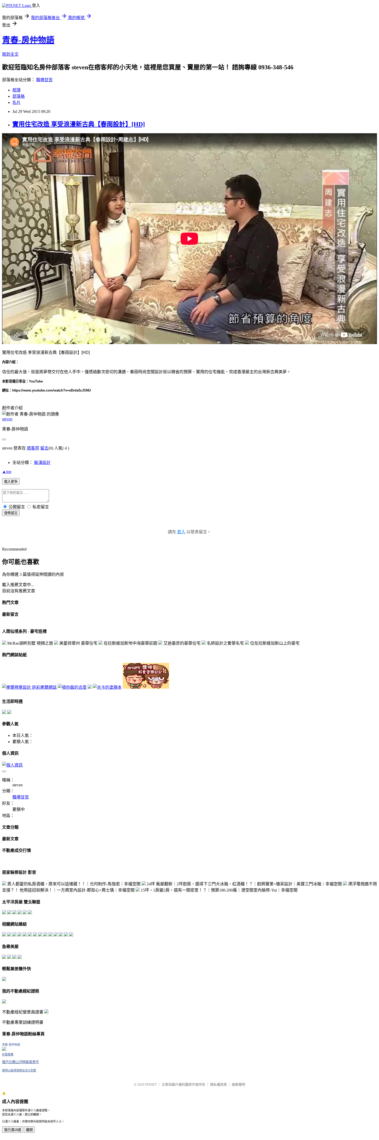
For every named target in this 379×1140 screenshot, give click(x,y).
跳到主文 (10, 54)
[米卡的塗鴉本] (107, 687)
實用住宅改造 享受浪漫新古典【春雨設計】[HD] (78, 124)
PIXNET (151, 1084)
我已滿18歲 (12, 1130)
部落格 (18, 96)
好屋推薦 (7, 1054)
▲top (6, 471)
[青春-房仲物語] (4, 1049)
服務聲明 (238, 1084)
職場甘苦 (44, 80)
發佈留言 (11, 513)
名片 (16, 102)
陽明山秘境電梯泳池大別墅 (19, 1070)
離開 (29, 1130)
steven (7, 419)
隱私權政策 (218, 1084)
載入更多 (11, 482)
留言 (44, 448)
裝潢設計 (42, 462)
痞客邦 (33, 448)
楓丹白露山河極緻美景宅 (20, 1062)
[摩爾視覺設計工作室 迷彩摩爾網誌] (29, 687)
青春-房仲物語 (28, 40)
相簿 (16, 90)
